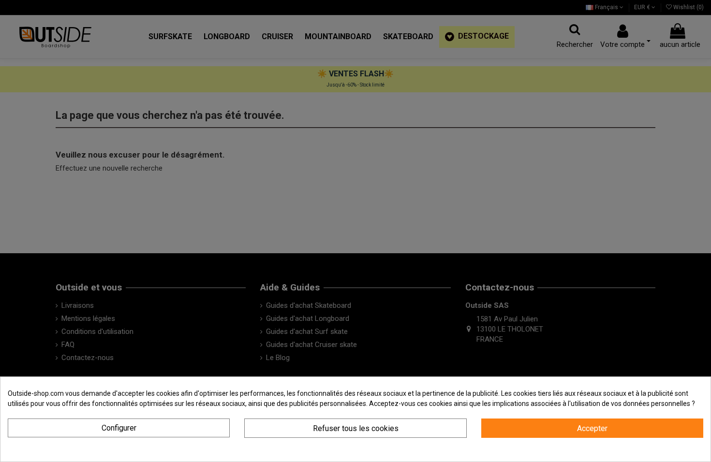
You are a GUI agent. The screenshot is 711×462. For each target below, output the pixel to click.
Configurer (119, 428)
